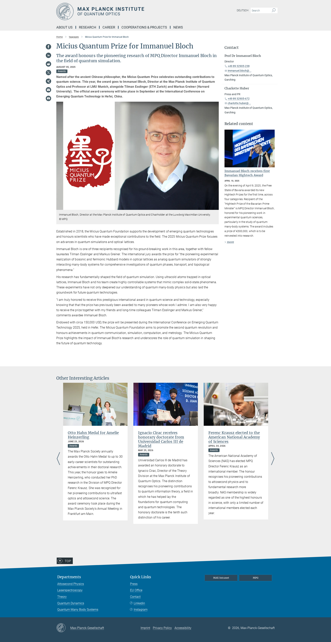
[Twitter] (48, 72)
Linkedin (139, 603)
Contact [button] (231, 47)
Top (68, 561)
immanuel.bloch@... (240, 70)
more (230, 242)
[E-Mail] (48, 90)
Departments (69, 577)
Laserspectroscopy (70, 590)
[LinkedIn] (48, 55)
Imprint (145, 628)
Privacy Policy (162, 628)
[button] (215, 207)
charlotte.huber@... (239, 103)
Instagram (140, 609)
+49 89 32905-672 (239, 98)
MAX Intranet (221, 577)
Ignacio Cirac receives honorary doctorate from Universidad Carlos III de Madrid (161, 439)
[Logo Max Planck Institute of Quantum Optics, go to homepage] (128, 11)
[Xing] (48, 81)
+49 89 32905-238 (239, 66)
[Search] (274, 10)
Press (134, 584)
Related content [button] (238, 124)
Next (273, 459)
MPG (255, 577)
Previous (58, 459)
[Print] (48, 98)
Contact (135, 597)
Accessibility (183, 628)
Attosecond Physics (70, 584)
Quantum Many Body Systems (77, 609)
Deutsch (242, 10)
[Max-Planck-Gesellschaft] (63, 628)
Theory (62, 597)
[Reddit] (48, 64)
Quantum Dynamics (70, 603)
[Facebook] (48, 47)
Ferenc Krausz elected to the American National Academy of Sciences (234, 437)
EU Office (136, 590)
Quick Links (140, 577)
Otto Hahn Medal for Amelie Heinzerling (93, 434)
